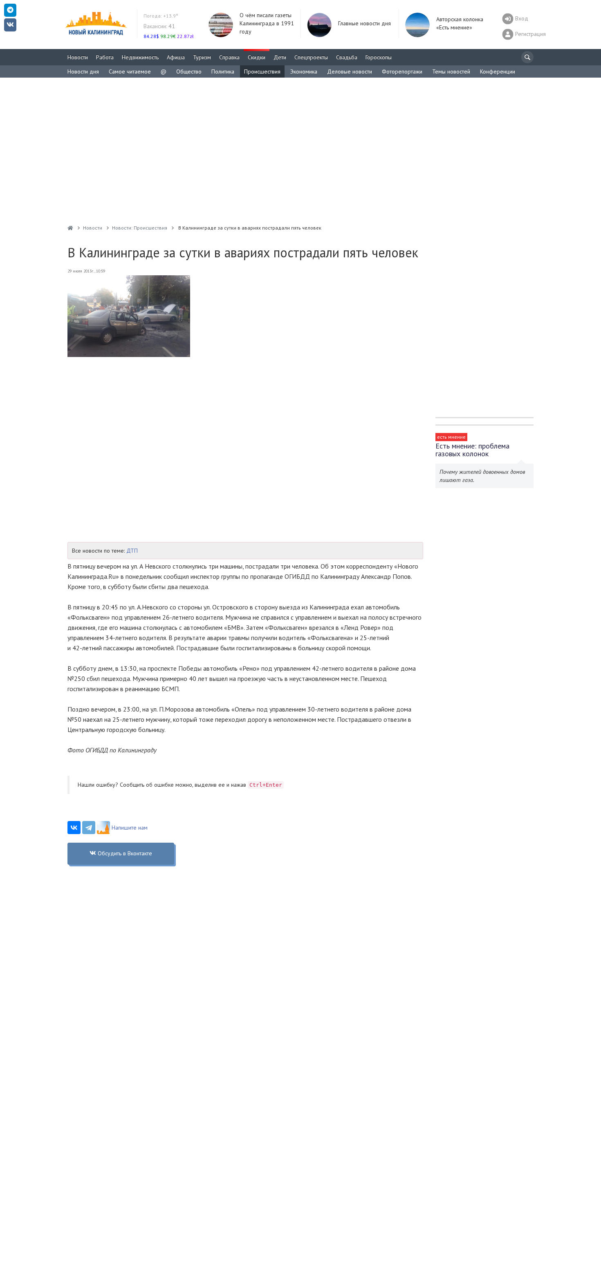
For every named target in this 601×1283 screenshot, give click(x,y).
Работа (105, 57)
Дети (280, 57)
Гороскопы (379, 57)
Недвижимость (140, 57)
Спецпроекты (311, 57)
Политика (222, 71)
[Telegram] (88, 827)
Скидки (256, 57)
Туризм (202, 57)
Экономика (303, 71)
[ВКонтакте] (74, 827)
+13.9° (161, 16)
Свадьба (346, 57)
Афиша (176, 57)
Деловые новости (349, 71)
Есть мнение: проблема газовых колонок (472, 449)
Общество (189, 71)
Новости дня (83, 71)
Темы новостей (451, 71)
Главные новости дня (364, 23)
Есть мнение (451, 437)
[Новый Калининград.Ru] (70, 228)
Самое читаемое (130, 71)
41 (159, 26)
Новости (77, 57)
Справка (229, 57)
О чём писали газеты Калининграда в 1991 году (267, 23)
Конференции (497, 71)
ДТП (132, 550)
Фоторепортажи (402, 71)
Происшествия (262, 71)
